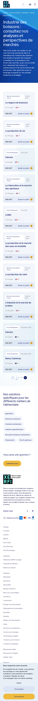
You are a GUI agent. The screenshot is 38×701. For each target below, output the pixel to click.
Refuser (19, 683)
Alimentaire (25, 12)
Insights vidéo (7, 657)
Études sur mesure (9, 567)
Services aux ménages (11, 632)
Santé (5, 624)
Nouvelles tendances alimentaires (17, 435)
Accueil (5, 12)
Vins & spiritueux (26, 440)
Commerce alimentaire (13, 424)
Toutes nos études (14, 12)
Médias (5, 538)
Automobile (7, 585)
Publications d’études (10, 564)
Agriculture (9, 413)
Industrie (6, 616)
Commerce (7, 596)
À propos (6, 531)
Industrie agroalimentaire (14, 429)
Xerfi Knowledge (9, 550)
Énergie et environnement (11, 604)
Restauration (9, 440)
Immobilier (6, 612)
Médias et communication (11, 620)
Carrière (6, 535)
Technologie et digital (10, 636)
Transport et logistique (10, 644)
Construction (7, 600)
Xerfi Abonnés (8, 546)
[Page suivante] (25, 377)
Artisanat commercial (12, 419)
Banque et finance (9, 589)
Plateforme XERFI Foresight (11, 560)
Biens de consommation (11, 593)
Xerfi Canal (7, 542)
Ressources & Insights (10, 653)
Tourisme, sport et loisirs (11, 640)
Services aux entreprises (11, 628)
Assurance (6, 581)
